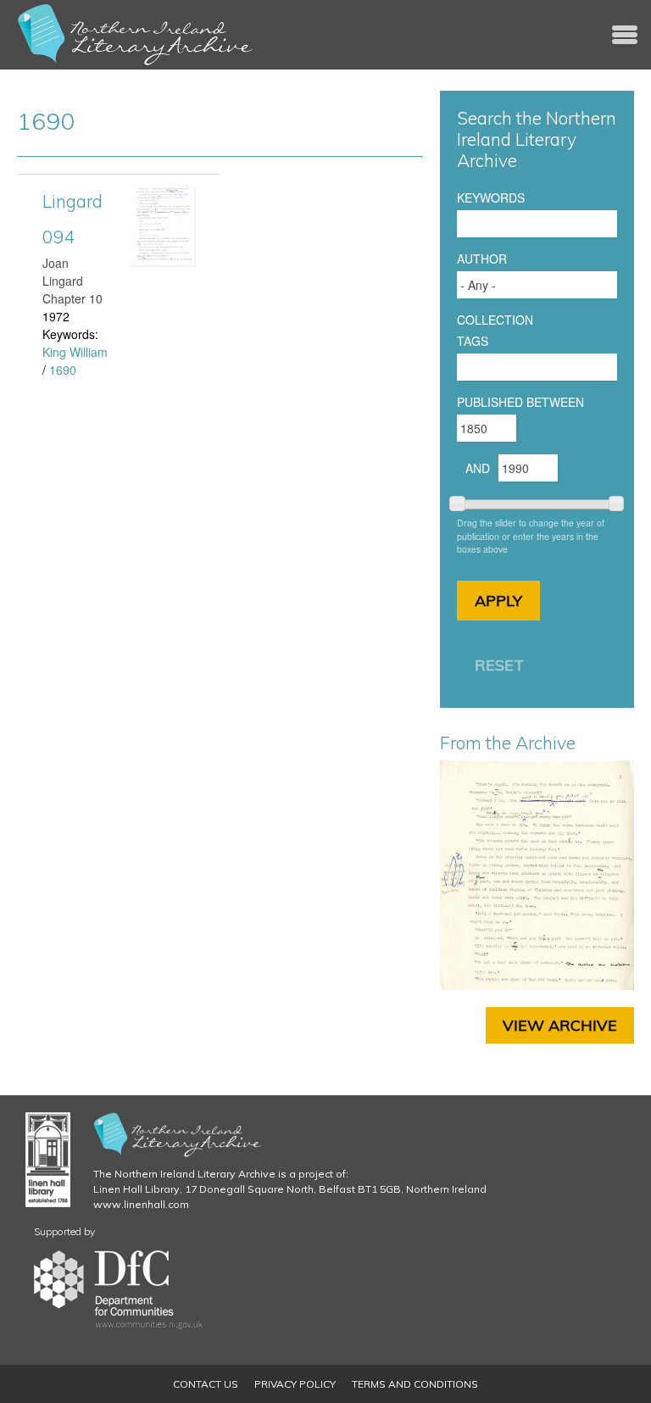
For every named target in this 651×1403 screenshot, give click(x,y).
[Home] (135, 35)
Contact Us (205, 1384)
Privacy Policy (295, 1384)
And (477, 467)
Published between (520, 401)
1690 (62, 369)
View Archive (560, 1025)
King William (75, 351)
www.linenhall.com (141, 1204)
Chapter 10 (72, 298)
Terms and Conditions (415, 1384)
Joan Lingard (62, 271)
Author (482, 258)
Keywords (491, 197)
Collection (495, 319)
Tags (472, 340)
